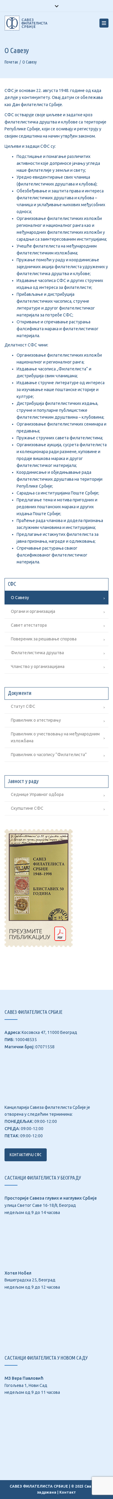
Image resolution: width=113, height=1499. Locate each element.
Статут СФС (23, 706)
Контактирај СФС (26, 1154)
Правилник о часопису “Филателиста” (49, 754)
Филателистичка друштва (37, 652)
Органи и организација (33, 611)
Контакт (67, 1492)
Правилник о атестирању (36, 720)
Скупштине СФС (27, 808)
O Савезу (20, 597)
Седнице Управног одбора (37, 794)
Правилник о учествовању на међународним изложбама (55, 737)
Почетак (11, 62)
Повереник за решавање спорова (44, 639)
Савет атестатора (29, 625)
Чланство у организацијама (37, 666)
